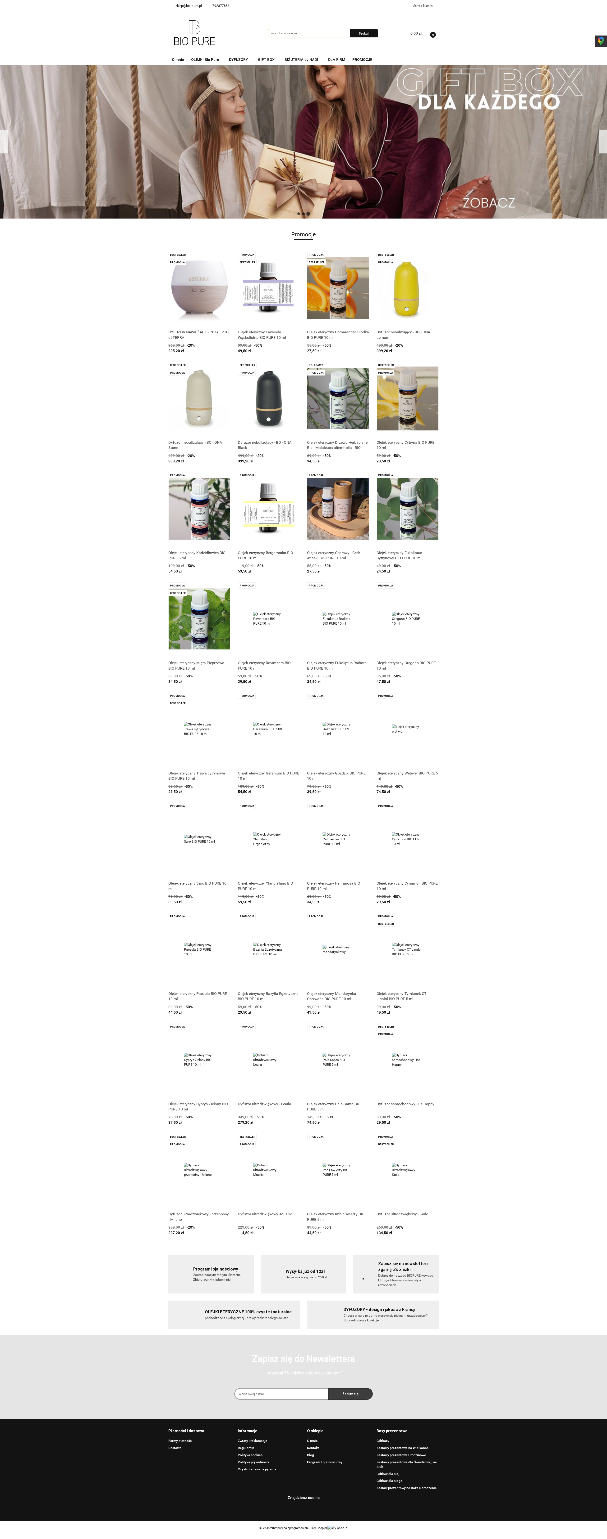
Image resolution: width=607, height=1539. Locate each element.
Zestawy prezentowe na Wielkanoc (402, 1448)
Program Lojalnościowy (324, 1462)
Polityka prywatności (253, 1462)
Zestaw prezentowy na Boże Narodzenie (407, 1488)
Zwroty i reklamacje (252, 1441)
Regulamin (246, 1448)
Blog (310, 1455)
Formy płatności (180, 1441)
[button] (186, 1431)
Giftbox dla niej (388, 1474)
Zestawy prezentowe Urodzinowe (401, 1455)
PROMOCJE (362, 59)
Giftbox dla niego (389, 1481)
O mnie (178, 59)
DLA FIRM (336, 59)
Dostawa (174, 1448)
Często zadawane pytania (257, 1469)
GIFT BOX (267, 59)
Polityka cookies (250, 1455)
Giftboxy (383, 1441)
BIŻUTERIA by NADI (302, 59)
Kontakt (313, 1448)
